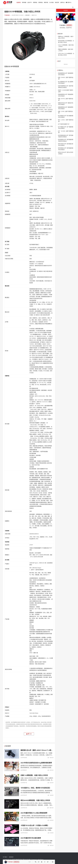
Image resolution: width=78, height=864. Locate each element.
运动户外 (29, 2)
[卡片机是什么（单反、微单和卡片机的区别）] (11, 791)
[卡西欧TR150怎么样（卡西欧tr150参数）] (11, 829)
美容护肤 (46, 2)
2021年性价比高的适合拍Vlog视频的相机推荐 (36, 763)
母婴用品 (35, 2)
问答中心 (69, 2)
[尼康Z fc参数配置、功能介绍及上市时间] (11, 779)
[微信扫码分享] (35, 862)
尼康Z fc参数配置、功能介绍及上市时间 (34, 775)
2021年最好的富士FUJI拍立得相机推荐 (34, 813)
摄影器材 (27, 15)
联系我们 (11, 857)
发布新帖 (66, 10)
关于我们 (5, 857)
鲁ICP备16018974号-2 (25, 859)
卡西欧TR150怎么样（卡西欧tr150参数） (35, 825)
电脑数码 (18, 2)
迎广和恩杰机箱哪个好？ (64, 124)
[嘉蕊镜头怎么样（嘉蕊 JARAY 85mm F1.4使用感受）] (11, 754)
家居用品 (40, 2)
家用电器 (24, 2)
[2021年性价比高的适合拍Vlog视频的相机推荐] (11, 766)
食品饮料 (57, 2)
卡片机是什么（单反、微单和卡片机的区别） (36, 788)
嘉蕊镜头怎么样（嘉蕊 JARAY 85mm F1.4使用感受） (37, 750)
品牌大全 (62, 2)
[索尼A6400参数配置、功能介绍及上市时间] (11, 804)
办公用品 (51, 2)
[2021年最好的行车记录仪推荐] (11, 841)
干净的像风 (7, 15)
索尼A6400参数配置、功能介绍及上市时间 (35, 800)
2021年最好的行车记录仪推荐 (31, 838)
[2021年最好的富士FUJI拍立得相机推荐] (11, 816)
